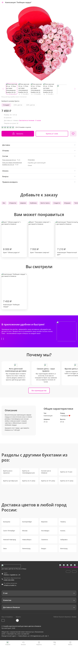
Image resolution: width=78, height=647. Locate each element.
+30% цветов (17, 105)
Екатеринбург (27, 522)
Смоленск (44, 540)
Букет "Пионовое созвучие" (39, 250)
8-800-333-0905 (9, 580)
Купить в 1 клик (52, 134)
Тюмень (63, 522)
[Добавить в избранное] (73, 133)
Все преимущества (39, 390)
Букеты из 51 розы (66, 481)
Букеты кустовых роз (10, 481)
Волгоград (63, 548)
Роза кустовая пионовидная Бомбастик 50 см (12, 164)
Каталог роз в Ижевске (46, 472)
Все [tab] (4, 203)
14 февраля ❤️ (65, 416)
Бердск (43, 548)
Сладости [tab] (57, 203)
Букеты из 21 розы (28, 481)
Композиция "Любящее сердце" (11, 304)
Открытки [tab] (12, 203)
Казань (62, 531)
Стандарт (6, 105)
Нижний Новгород (9, 540)
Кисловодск (45, 531)
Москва (24, 531)
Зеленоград (26, 548)
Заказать (19, 134)
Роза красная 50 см (9, 160)
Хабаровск (64, 540)
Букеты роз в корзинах (7, 472)
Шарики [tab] (23, 203)
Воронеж (44, 522)
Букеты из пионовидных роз (28, 472)
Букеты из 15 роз (66, 472)
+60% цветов (30, 105)
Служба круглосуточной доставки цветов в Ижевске (22, 626)
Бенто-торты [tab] (45, 203)
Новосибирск (26, 540)
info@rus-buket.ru (10, 585)
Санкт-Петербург (9, 531)
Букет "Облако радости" (11, 250)
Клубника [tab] (33, 203)
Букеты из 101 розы (48, 481)
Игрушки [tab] (67, 203)
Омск (5, 548)
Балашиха (6, 522)
